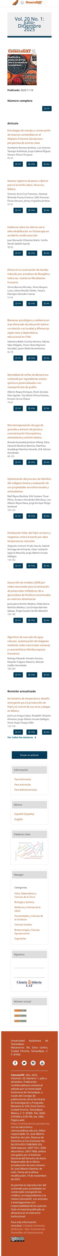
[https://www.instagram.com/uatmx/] (33, 1066)
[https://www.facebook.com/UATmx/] (15, 1066)
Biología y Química (24, 902)
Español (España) (24, 814)
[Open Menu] (7, 3)
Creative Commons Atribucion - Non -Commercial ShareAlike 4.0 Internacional (28, 1229)
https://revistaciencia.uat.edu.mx (30, 1123)
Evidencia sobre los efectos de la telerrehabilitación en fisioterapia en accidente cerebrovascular (28, 231)
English (18, 819)
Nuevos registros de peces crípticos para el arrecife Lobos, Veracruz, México (27, 185)
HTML (32, 164)
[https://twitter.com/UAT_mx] (24, 1066)
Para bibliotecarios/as (25, 789)
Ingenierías (20, 938)
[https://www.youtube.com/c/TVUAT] (42, 1066)
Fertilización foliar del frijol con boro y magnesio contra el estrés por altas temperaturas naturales (29, 537)
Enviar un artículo (29, 755)
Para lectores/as (22, 779)
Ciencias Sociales (23, 924)
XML (48, 164)
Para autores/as (22, 784)
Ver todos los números (20, 737)
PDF (48, 108)
